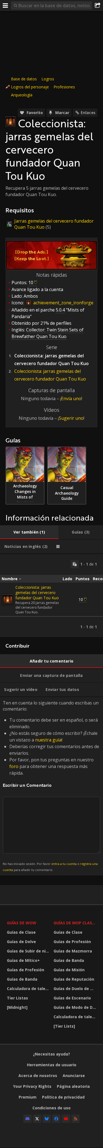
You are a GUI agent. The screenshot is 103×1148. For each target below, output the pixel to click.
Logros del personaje (30, 86)
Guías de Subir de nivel (29, 951)
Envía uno (71, 398)
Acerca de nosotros (37, 1075)
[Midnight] (17, 1007)
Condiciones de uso (51, 1107)
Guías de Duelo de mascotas (76, 988)
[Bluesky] (47, 1119)
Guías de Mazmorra (73, 951)
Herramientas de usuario (51, 1064)
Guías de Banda (22, 979)
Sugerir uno (71, 418)
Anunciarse (74, 1075)
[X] (37, 1119)
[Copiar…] (75, 564)
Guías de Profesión (25, 969)
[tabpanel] (51, 595)
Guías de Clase (21, 932)
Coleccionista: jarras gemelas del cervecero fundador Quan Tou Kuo (37, 592)
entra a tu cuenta (64, 864)
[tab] (29, 532)
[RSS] (75, 1119)
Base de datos (24, 78)
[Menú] (5, 5)
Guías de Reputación (74, 979)
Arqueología (21, 94)
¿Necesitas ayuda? (51, 1054)
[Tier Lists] (64, 1026)
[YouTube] (66, 1119)
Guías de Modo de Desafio (76, 1007)
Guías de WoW (21, 922)
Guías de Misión (69, 969)
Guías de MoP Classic (76, 922)
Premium (28, 1097)
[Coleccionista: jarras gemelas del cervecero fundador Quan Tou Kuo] (7, 599)
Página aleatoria (73, 1086)
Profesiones (64, 86)
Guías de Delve (21, 941)
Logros (47, 78)
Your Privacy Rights (32, 1086)
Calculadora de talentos (29, 988)
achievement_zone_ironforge (62, 303)
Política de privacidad (63, 1097)
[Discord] (27, 1119)
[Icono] (10, 122)
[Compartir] (97, 5)
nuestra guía (48, 740)
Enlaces (88, 112)
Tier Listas (17, 998)
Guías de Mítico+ (23, 960)
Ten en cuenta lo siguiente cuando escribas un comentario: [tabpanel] (51, 786)
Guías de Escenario (72, 998)
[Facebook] (56, 1119)
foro (13, 766)
